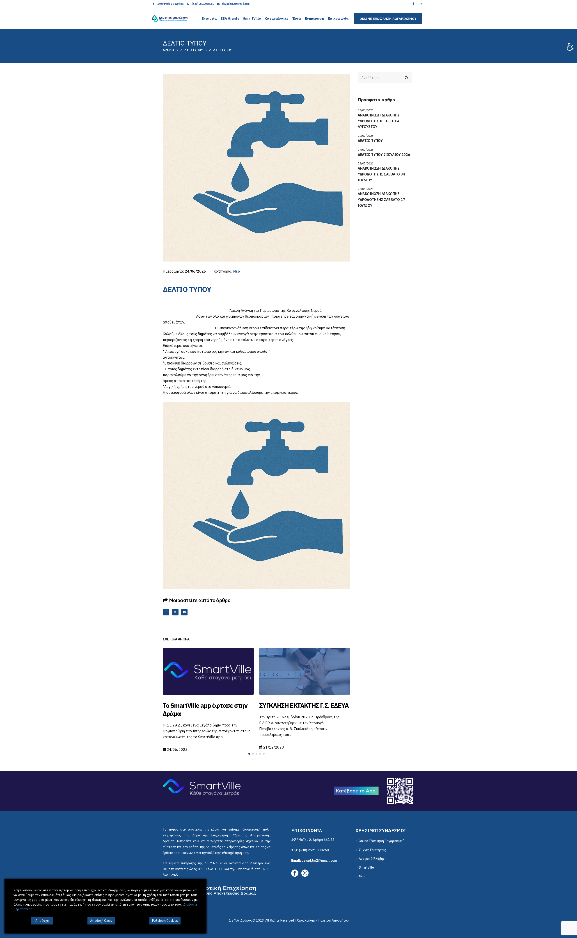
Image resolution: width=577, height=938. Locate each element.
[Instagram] (421, 4)
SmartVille (252, 18)
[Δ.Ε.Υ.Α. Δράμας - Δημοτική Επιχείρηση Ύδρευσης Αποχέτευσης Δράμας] (169, 18)
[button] (249, 751)
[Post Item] (208, 671)
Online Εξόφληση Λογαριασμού (381, 838)
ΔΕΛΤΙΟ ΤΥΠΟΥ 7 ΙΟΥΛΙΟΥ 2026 (384, 154)
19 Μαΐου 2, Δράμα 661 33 (312, 837)
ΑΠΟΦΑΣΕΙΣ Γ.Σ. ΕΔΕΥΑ (290, 705)
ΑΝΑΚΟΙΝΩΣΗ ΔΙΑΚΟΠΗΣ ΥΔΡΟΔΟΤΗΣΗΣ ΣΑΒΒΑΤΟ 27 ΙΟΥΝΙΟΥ (381, 199)
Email (184, 612)
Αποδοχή (42, 921)
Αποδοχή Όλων (101, 921)
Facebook (166, 612)
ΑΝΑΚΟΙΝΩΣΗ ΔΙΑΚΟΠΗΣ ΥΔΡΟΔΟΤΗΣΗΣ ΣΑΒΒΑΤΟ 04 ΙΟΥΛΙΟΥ (381, 174)
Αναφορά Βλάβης (372, 856)
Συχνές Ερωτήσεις (372, 847)
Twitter (175, 612)
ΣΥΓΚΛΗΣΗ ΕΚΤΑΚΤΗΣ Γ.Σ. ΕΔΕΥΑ (207, 705)
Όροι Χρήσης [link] (306, 918)
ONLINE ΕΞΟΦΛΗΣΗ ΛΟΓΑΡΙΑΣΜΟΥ (388, 18)
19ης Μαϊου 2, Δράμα (170, 3)
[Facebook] (413, 4)
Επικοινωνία (338, 18)
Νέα (236, 271)
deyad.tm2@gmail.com (236, 3)
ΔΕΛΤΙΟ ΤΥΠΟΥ (370, 140)
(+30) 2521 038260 (203, 3)
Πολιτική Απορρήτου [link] (333, 918)
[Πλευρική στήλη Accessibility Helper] (571, 46)
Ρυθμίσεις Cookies (165, 921)
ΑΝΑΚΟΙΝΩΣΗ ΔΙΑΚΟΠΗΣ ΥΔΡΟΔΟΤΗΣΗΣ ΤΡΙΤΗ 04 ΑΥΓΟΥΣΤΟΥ (378, 121)
